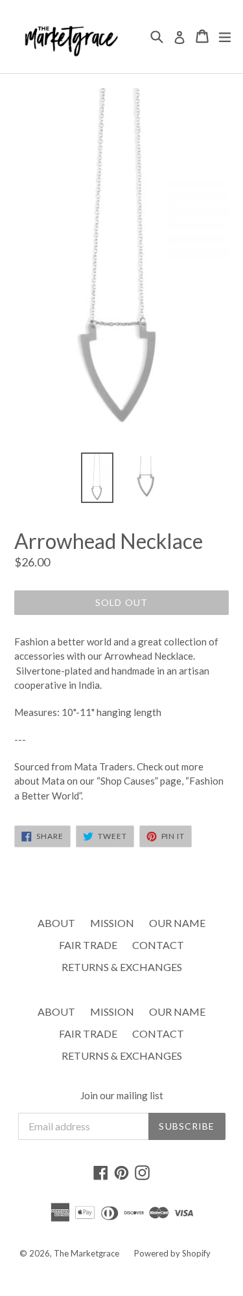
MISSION (112, 923)
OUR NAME (177, 923)
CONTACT (158, 945)
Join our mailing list (121, 1095)
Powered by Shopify (172, 1253)
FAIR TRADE (88, 945)
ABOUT (56, 923)
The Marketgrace (86, 1253)
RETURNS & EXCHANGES (122, 967)
